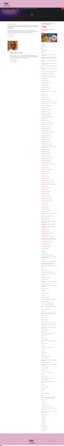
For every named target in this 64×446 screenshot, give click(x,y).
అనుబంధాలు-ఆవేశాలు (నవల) (44, 279)
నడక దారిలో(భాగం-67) (43, 370)
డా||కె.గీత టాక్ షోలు (17, 8)
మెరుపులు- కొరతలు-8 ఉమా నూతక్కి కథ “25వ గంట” (51, 101)
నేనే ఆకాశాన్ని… (42, 275)
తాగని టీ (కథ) (47, 151)
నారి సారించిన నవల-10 (47, 107)
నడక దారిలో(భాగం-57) (49, 128)
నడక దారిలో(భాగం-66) (43, 417)
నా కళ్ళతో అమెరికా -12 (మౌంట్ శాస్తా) (45, 297)
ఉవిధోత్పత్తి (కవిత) (49, 160)
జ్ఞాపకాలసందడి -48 (50, 105)
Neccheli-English (35, 8)
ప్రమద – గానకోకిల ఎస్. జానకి (44, 270)
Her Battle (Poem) (43, 401)
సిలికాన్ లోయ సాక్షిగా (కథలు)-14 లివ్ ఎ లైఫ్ (45, 356)
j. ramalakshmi (43, 204)
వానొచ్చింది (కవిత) (47, 80)
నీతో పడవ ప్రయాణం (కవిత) (49, 198)
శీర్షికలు (4, 8)
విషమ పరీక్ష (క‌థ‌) (49, 141)
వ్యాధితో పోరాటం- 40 (43, 419)
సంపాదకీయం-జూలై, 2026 (44, 331)
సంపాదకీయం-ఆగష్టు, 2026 (44, 253)
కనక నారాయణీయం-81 (43, 421)
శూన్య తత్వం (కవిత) (49, 162)
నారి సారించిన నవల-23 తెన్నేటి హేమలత (48, 122)
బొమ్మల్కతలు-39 (43, 389)
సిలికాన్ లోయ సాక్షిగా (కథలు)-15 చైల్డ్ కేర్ (45, 277)
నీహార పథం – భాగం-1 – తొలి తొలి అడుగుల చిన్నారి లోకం (47, 372)
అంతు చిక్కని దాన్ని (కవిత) (44, 352)
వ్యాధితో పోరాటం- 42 (43, 295)
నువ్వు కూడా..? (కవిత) (48, 87)
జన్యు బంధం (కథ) (46, 97)
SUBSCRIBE (42, 32)
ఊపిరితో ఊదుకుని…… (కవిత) (49, 158)
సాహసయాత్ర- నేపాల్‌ (48, 99)
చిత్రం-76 (42, 391)
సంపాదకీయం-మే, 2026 (43, 423)
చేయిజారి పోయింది (43, 259)
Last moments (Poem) (49, 137)
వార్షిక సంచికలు (8, 8)
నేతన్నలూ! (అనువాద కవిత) (16, 53)
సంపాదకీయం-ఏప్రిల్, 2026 (44, 428)
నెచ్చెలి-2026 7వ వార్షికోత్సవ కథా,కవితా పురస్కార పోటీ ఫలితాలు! (48, 333)
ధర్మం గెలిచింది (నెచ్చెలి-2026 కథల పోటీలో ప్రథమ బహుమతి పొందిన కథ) (48, 261)
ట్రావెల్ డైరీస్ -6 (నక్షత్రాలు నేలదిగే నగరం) (50, 236)
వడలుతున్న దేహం (43, 268)
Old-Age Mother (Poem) (44, 403)
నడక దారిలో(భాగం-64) (43, 430)
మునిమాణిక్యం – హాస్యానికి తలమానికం (45, 393)
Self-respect (42, 395)
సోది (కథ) (47, 204)
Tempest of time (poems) (44, 315)
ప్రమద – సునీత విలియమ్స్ (50, 180)
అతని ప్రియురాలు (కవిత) (49, 109)
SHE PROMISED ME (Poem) (44, 319)
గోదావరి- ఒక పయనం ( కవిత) (48, 126)
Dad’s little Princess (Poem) (44, 343)
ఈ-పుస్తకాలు (22, 8)
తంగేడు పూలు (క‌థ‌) (43, 345)
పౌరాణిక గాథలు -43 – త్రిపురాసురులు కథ (45, 309)
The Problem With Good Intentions (45, 405)
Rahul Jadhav (42, 126)
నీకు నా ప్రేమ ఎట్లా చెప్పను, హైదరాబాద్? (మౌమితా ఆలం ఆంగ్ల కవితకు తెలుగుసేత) (23, 27)
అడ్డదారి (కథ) (46, 78)
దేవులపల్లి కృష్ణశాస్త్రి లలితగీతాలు (50, 116)
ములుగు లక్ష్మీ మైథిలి (43, 82)
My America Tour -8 (47, 202)
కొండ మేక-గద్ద (42, 384)
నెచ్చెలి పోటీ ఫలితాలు (26, 8)
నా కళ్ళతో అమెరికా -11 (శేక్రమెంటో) (45, 376)
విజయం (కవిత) (47, 231)
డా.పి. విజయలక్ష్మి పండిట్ (43, 169)
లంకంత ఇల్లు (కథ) (47, 229)
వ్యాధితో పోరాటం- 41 (43, 374)
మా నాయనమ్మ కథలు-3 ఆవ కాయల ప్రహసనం (46, 362)
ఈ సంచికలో (2, 8)
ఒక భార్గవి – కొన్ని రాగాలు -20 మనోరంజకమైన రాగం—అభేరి (51, 71)
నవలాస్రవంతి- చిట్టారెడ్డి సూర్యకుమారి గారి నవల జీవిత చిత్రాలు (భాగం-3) (48, 299)
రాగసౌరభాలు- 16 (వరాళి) (48, 130)
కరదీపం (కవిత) (43, 354)
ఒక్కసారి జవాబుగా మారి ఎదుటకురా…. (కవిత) (48, 156)
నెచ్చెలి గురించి (30, 8)
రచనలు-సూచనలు (13, 8)
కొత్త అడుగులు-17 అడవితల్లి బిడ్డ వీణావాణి (51, 76)
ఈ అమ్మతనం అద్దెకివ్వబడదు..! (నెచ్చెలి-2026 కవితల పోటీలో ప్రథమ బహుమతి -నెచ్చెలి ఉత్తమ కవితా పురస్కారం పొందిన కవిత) (49, 58)
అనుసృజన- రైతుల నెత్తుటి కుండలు (45, 288)
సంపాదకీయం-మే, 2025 (46, 167)
